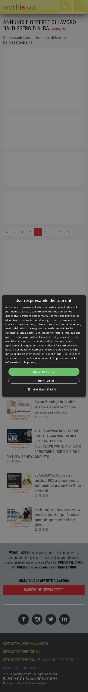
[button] (44, 389)
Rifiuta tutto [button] (44, 380)
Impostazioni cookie (65, 358)
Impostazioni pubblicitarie (45, 354)
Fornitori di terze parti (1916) (23, 332)
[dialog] (44, 346)
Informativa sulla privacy (20, 362)
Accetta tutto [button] (44, 371)
